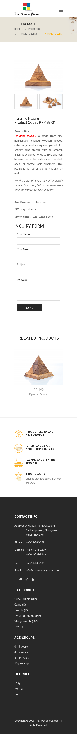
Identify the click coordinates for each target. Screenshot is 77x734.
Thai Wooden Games (47, 720)
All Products (32, 29)
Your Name (23, 234)
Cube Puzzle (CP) (25, 599)
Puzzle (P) (21, 610)
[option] (25, 101)
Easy (17, 683)
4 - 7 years (21, 652)
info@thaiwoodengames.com (43, 570)
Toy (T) (18, 627)
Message (22, 279)
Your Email (23, 249)
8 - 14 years (21, 657)
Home (17, 29)
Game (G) (20, 604)
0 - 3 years (21, 646)
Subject (21, 264)
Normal (18, 688)
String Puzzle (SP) (26, 621)
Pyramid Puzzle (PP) (29, 34)
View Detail (38, 366)
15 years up (21, 663)
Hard (17, 694)
